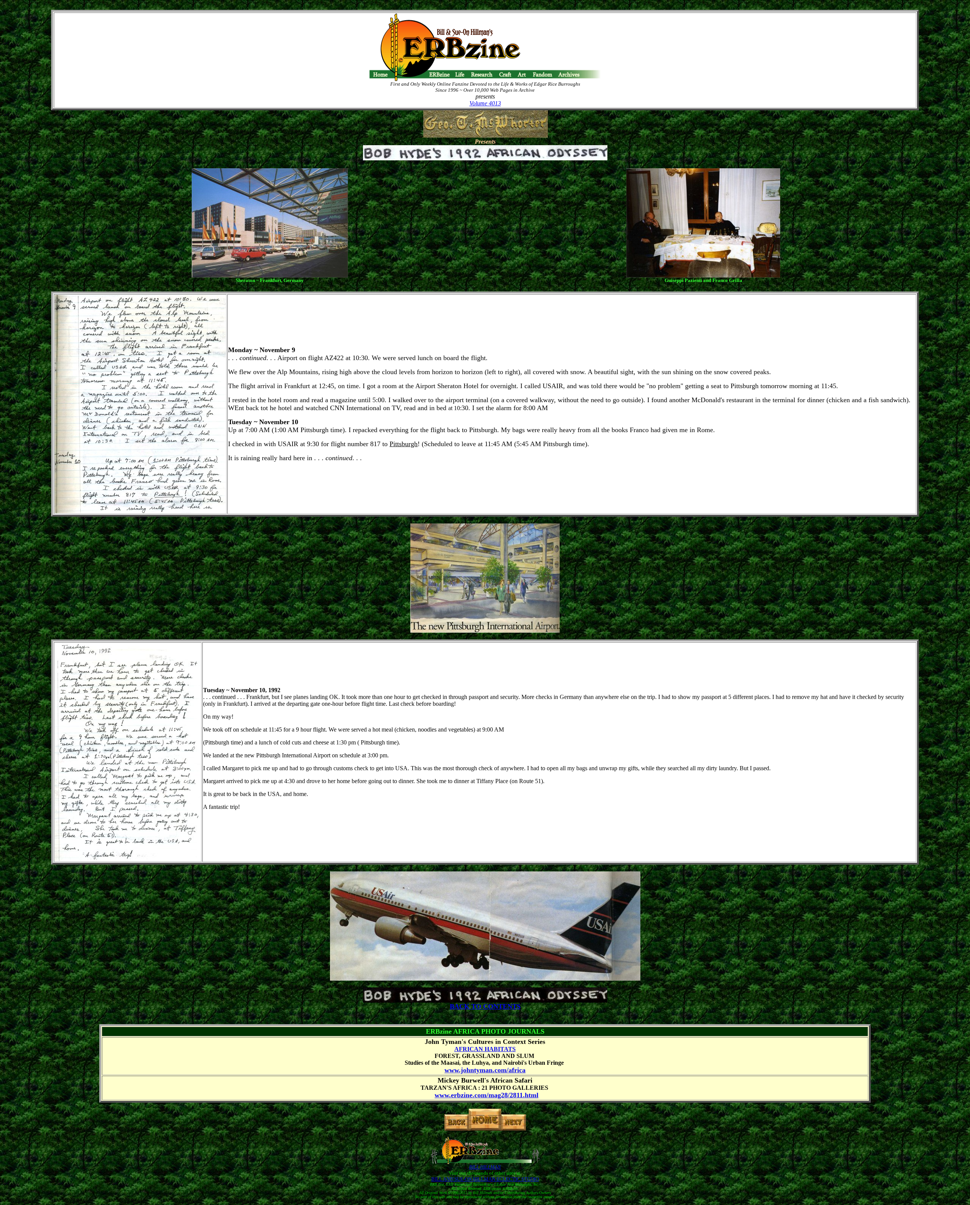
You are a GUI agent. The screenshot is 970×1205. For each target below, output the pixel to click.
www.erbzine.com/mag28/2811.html (486, 1095)
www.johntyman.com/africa (485, 1070)
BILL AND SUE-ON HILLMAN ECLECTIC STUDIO (485, 1179)
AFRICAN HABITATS (485, 1049)
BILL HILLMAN (485, 1167)
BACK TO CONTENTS (485, 1006)
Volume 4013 (485, 103)
